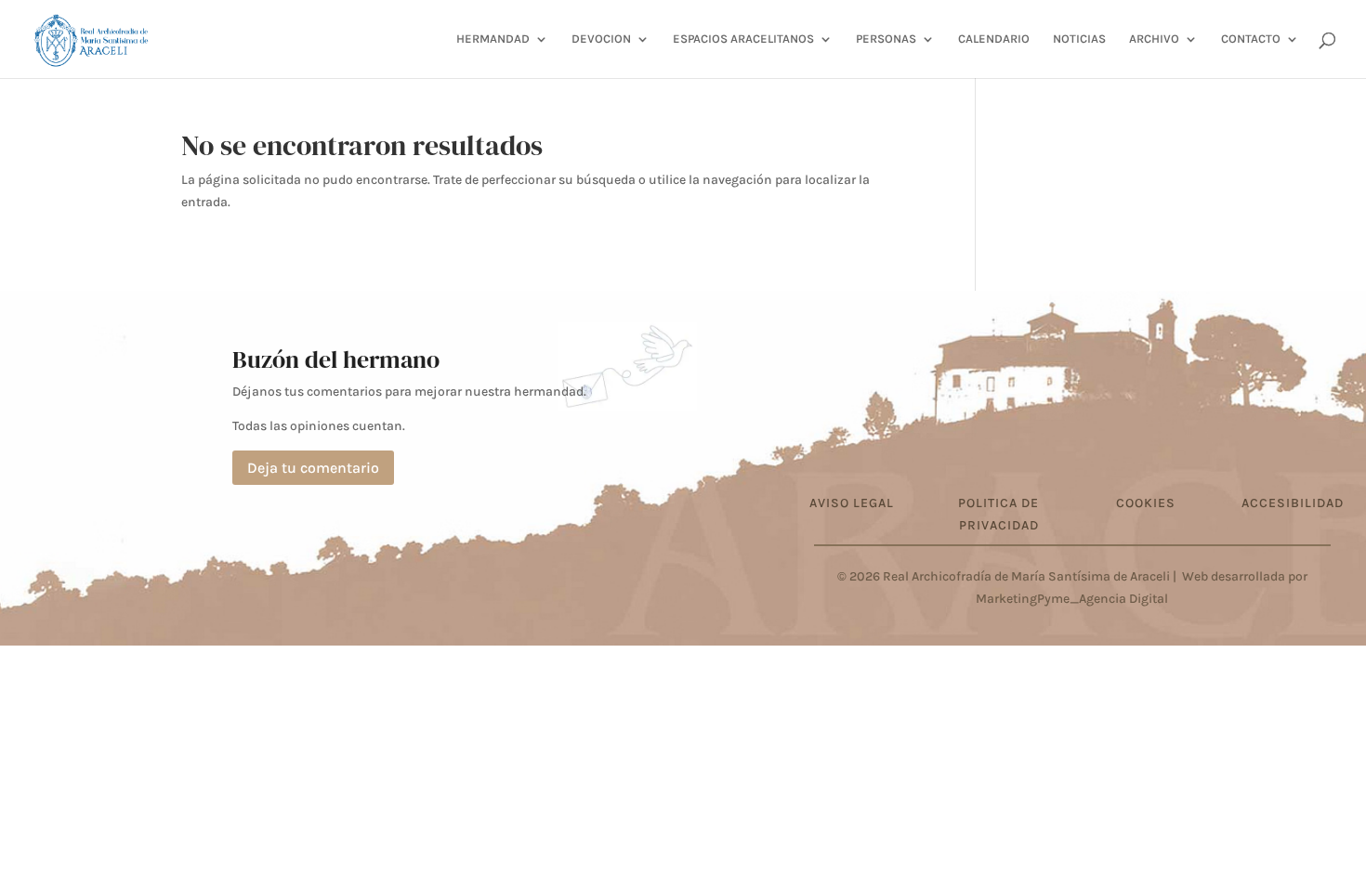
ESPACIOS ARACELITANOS (743, 39)
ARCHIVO (1154, 39)
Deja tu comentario (313, 468)
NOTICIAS (1079, 39)
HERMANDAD (493, 39)
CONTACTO (1251, 39)
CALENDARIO (994, 39)
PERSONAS (886, 39)
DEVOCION (601, 39)
